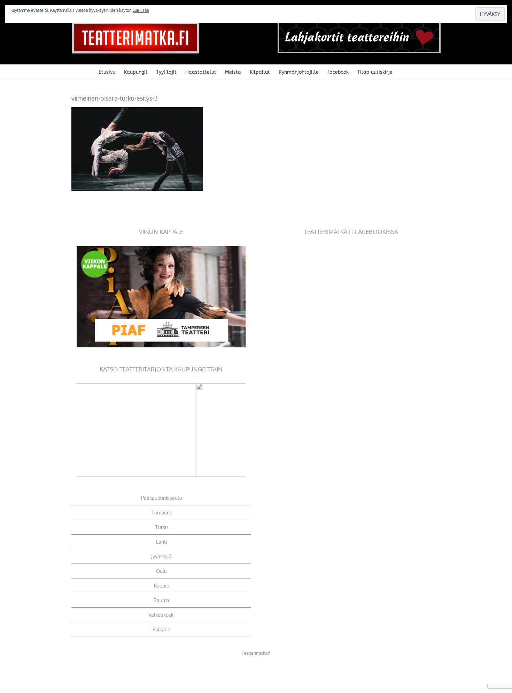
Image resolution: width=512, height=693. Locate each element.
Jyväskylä (161, 556)
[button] (403, 72)
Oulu (161, 571)
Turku (161, 527)
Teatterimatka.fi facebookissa (351, 231)
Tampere (161, 512)
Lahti (161, 542)
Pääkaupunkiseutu (161, 498)
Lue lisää (141, 10)
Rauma (161, 600)
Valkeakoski (161, 615)
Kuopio (161, 586)
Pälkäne (161, 629)
